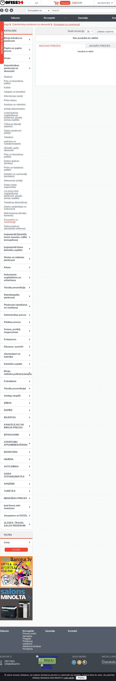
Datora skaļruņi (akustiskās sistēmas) (14, 227)
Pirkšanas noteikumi (28, 642)
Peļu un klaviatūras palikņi (13, 82)
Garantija (83, 18)
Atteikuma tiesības (32, 646)
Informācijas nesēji (13, 96)
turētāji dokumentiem (14, 109)
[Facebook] (2, 11)
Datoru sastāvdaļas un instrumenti (15, 207)
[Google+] (11, 11)
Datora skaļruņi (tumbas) (11, 162)
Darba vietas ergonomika (10, 186)
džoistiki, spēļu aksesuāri (11, 149)
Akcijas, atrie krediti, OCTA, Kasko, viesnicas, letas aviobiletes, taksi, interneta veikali (47, 666)
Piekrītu (81, 678)
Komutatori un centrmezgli (67, 24)
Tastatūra (8, 137)
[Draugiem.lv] (6, 11)
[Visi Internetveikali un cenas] (47, 663)
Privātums (28, 649)
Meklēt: (55, 10)
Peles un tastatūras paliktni (13, 168)
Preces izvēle (29, 633)
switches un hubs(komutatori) (12, 142)
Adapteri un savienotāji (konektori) (15, 175)
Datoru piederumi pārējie (12, 131)
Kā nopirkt (49, 18)
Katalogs (4, 24)
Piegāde (27, 638)
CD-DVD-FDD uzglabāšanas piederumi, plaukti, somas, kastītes (13, 194)
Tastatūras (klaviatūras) (15, 202)
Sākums (15, 18)
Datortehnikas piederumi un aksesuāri (31, 24)
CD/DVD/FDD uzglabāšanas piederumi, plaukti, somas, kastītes (13, 116)
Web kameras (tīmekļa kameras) (15, 214)
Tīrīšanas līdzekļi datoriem (12, 125)
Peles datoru (10, 100)
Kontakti (72, 631)
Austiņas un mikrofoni (15, 104)
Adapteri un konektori (14, 92)
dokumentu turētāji (13, 180)
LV (36, 3)
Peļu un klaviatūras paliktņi (13, 155)
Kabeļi (7, 87)
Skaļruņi (8, 77)
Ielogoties (104, 3)
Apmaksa (27, 636)
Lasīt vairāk (69, 678)
